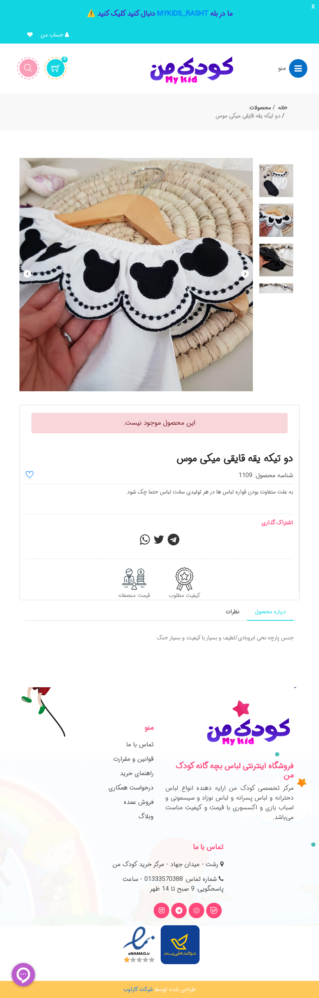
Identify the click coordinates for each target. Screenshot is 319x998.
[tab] (270, 612)
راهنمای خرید (137, 773)
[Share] (145, 542)
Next (245, 274)
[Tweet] (158, 542)
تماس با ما (140, 744)
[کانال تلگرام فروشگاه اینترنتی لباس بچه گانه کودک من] (179, 910)
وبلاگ (146, 816)
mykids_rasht (183, 13)
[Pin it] (173, 542)
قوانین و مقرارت (133, 759)
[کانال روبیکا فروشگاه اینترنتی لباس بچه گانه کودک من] (196, 910)
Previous (27, 274)
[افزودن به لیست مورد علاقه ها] (29, 476)
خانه (282, 107)
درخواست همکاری (131, 788)
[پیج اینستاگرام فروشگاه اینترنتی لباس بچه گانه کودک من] (161, 910)
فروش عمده (139, 802)
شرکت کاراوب (138, 989)
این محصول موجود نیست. (159, 423)
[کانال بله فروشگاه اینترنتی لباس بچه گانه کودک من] (214, 910)
